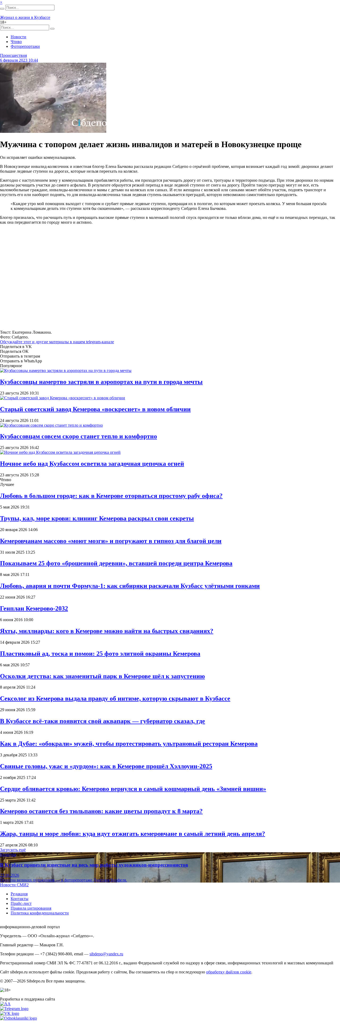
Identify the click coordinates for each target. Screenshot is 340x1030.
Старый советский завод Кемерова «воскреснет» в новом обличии (95, 409)
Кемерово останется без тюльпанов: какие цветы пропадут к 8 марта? (101, 811)
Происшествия (13, 55)
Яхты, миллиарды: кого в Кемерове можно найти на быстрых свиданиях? (106, 631)
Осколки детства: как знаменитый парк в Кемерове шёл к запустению (102, 676)
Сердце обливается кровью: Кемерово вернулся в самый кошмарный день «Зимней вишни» (133, 788)
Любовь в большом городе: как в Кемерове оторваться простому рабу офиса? (111, 495)
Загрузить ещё (13, 849)
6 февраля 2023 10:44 (19, 60)
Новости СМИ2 (14, 885)
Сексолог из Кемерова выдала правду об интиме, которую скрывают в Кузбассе (115, 698)
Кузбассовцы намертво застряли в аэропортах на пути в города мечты (101, 381)
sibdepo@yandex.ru (106, 954)
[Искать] (2, 9)
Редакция (19, 894)
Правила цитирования (31, 908)
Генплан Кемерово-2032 (34, 608)
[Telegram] (14, 1008)
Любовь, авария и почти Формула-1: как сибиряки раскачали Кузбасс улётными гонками (130, 585)
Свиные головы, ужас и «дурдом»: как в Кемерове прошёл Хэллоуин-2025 (106, 766)
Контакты (19, 898)
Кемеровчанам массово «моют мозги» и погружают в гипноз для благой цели (111, 540)
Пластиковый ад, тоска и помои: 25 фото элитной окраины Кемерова (100, 653)
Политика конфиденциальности (40, 913)
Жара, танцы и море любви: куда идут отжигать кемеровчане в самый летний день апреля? (132, 833)
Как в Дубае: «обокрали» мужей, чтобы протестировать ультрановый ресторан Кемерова (129, 743)
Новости (18, 37)
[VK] (9, 1013)
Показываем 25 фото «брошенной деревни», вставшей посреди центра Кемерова (116, 563)
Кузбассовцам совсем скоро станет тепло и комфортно (78, 436)
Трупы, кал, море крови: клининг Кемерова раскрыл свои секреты (97, 518)
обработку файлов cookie (228, 972)
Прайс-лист (21, 903)
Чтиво (16, 41)
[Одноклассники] (18, 1018)
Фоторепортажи (25, 46)
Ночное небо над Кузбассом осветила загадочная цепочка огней (92, 463)
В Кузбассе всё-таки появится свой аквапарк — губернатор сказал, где (102, 721)
